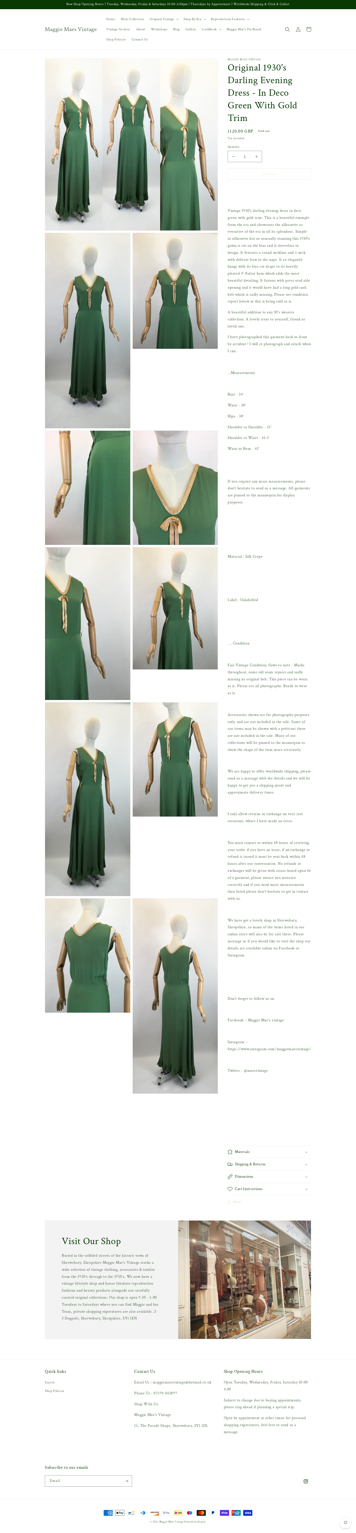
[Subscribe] (126, 1481)
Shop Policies (54, 1391)
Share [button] (237, 1202)
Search (50, 1382)
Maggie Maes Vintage (171, 1522)
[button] (164, 19)
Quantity (234, 147)
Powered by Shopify (195, 1522)
